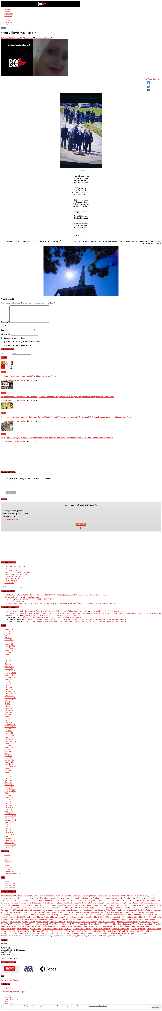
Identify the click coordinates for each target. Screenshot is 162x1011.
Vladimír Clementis (9, 933)
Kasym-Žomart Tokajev (47, 912)
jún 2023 (7, 704)
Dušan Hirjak (88, 900)
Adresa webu (5, 334)
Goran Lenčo (147, 903)
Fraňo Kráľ (97, 903)
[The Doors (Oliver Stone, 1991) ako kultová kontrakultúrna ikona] (7, 369)
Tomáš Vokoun (133, 931)
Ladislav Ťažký (51, 914)
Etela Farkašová (36, 903)
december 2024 (10, 671)
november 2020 (10, 741)
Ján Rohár (141, 910)
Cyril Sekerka (95, 898)
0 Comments (28, 38)
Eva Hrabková (51, 903)
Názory (7, 865)
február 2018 (9, 810)
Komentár (5, 322)
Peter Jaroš (99, 924)
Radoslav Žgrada (44, 926)
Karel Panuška (153, 910)
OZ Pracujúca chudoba (19, 924)
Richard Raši (109, 926)
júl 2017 (7, 824)
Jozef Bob (74, 907)
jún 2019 (7, 776)
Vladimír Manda (40, 933)
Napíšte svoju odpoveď (10, 519)
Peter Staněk (154, 924)
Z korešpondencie (132, 933)
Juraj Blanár (47, 910)
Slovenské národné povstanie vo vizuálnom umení (22, 597)
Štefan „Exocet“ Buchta (112, 936)
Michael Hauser (62, 919)
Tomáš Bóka (64, 931)
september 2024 (10, 677)
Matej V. (18, 919)
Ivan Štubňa (104, 905)
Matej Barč (143, 917)
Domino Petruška (47, 900)
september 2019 (10, 770)
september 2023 (10, 698)
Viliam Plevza (147, 931)
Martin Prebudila (130, 917)
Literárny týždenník (102, 914)
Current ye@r (6, 353)
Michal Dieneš (89, 919)
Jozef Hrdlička (86, 907)
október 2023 (9, 696)
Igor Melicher (13, 905)
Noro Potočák (145, 921)
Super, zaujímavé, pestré (13, 511)
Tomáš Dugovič (90, 931)
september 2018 (10, 795)
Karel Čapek (6, 912)
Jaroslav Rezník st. (24, 907)
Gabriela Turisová (133, 903)
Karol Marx (17, 912)
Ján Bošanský (100, 910)
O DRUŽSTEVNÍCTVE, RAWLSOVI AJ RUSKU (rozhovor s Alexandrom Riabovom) (53, 615)
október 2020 (9, 743)
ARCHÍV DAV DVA (10, 570)
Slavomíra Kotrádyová (52, 929)
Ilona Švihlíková (27, 905)
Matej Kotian (155, 917)
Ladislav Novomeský (21, 914)
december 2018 (10, 789)
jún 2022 (7, 718)
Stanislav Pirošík (154, 929)
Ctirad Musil (73, 898)
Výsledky (81, 528)
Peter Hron (88, 924)
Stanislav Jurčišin (138, 929)
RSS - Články (13, 980)
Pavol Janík (66, 924)
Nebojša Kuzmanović (106, 921)
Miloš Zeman (42, 921)
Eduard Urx (143, 900)
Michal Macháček (104, 919)
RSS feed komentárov (12, 885)
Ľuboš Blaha (58, 936)
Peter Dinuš (78, 924)
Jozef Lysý (110, 907)
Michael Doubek (47, 919)
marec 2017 (8, 832)
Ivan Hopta (72, 905)
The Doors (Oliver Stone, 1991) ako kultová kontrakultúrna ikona (28, 376)
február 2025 (9, 667)
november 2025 (10, 648)
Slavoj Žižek (36, 929)
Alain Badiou (37, 896)
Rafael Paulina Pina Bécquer (64, 926)
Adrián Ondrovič (23, 896)
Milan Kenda (144, 919)
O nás (6, 1001)
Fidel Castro (69, 903)
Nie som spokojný (10, 516)
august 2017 (8, 822)
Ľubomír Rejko (45, 936)
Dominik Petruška (30, 900)
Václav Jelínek (102, 933)
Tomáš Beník (51, 931)
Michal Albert (76, 919)
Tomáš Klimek (119, 931)
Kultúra (7, 20)
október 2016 (9, 843)
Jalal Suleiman (131, 905)
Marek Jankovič (15, 917)
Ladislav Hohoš (122, 912)
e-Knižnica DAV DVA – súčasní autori (17, 572)
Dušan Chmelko (63, 900)
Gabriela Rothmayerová (113, 903)
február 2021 (9, 735)
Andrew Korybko (119, 896)
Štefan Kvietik (95, 936)
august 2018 (8, 797)
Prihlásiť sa (8, 881)
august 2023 (8, 700)
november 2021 (10, 727)
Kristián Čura (103, 912)
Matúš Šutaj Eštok (31, 919)
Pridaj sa (7, 997)
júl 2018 (7, 799)
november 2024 (10, 673)
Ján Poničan (131, 910)
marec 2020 (8, 758)
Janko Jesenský (155, 905)
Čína (19, 936)
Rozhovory (8, 22)
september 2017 (10, 820)
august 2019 (8, 772)
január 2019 (8, 787)
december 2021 (10, 725)
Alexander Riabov (52, 896)
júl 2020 (7, 750)
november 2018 (10, 791)
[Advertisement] (57, 456)
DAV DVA (10, 900)
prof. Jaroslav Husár (26, 926)
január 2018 (8, 812)
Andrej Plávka (90, 896)
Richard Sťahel (122, 926)
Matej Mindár (8, 919)
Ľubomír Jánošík (30, 936)
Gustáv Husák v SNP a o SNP (14, 601)
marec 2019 (8, 783)
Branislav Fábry (41, 898)
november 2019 (10, 766)
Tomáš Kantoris (105, 931)
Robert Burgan (136, 926)
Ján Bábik (111, 910)
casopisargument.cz (58, 898)
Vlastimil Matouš (87, 933)
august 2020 (8, 747)
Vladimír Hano (25, 933)
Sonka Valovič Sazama (43, 38)
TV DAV (7, 24)
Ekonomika (8, 12)
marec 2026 (8, 640)
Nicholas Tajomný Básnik (127, 921)
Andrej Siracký (104, 896)
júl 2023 (7, 702)
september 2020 (10, 745)
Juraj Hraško (72, 910)
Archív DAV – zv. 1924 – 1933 (14, 566)
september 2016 (10, 845)
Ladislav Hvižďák (138, 912)
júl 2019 (7, 774)
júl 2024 (7, 681)
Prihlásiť (7, 988)
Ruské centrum (23, 929)
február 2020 (9, 760)
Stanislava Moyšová (101, 929)
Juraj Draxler (59, 910)
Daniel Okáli (151, 898)
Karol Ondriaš (30, 912)
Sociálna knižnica (10, 581)
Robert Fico (149, 926)
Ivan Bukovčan (59, 905)
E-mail (4, 330)
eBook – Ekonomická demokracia (16, 574)
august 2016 (8, 847)
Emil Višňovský (7, 903)
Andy (130, 896)
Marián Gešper (43, 917)
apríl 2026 (8, 638)
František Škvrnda (83, 903)
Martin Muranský (113, 917)
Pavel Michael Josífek (39, 924)
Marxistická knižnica (12, 579)
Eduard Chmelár (129, 900)
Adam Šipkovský (8, 896)
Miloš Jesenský (29, 921)
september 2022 (10, 714)
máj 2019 (7, 779)
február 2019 (9, 785)
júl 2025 (7, 656)
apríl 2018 (8, 805)
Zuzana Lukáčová (149, 933)
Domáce (7, 10)
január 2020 (8, 762)
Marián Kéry (70, 917)
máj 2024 (7, 685)
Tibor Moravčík (38, 931)
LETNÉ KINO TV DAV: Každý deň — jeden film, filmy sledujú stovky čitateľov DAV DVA (50, 617)
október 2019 (9, 768)
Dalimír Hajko (125, 898)
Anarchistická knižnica (12, 577)
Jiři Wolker (38, 907)
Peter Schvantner (140, 924)
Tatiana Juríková (9, 931)
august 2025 (8, 654)
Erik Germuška (21, 903)
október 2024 (9, 675)
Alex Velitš (66, 896)
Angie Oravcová (141, 896)
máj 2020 (7, 754)
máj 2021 (7, 729)
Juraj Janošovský (86, 910)
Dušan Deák (76, 900)
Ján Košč (120, 910)
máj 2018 (7, 803)
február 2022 (9, 723)
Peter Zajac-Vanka (8, 926)
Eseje (6, 18)
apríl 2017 (8, 830)
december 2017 (10, 814)
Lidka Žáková (86, 914)
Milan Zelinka (15, 921)
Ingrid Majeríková (44, 905)
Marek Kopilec (29, 917)
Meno (3, 326)
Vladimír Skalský (71, 933)
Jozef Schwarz (135, 907)
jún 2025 (7, 658)
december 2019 (10, 764)
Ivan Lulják (93, 905)
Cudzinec (84, 898)
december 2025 (10, 646)
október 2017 (9, 818)
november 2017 (10, 816)
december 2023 (10, 692)
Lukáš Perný (146, 914)
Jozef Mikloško (122, 907)
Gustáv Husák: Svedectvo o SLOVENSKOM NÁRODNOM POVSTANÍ (28, 599)
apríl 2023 (8, 708)
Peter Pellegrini (124, 924)
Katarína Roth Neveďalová (70, 912)
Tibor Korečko (24, 931)
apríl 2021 (8, 731)
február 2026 (9, 642)
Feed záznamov (9, 883)
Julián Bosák (35, 910)
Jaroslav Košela (8, 907)
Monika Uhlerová (88, 921)
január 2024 (8, 689)
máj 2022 (7, 721)
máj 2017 (7, 828)
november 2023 (10, 694)
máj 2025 (7, 661)
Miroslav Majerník (57, 921)
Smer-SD (67, 929)
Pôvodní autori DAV (11, 568)
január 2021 (8, 737)
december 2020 (10, 739)
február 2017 (9, 834)
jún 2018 (7, 801)
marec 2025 (8, 665)
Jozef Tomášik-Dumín (19, 910)
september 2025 (10, 652)
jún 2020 (7, 752)
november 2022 (10, 712)
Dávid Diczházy (114, 900)
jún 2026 (7, 634)
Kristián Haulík (89, 912)
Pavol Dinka (55, 924)
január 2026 (8, 644)
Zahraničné (8, 14)
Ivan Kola (82, 905)
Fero (60, 903)
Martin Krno (99, 917)
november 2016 (10, 841)
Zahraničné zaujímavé (12, 873)
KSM (112, 912)
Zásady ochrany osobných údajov (12, 992)
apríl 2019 (8, 781)
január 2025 (8, 669)
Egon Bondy (155, 900)
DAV (2, 900)
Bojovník (15, 898)
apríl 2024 (8, 687)
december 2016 (10, 839)
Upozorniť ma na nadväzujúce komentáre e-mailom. (21, 342)
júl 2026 (7, 632)
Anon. (151, 896)
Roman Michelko (8, 929)
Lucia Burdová (119, 914)
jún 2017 (7, 826)
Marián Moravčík (85, 917)
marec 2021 (8, 733)
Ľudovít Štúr (70, 936)
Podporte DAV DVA (11, 999)
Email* (7, 482)
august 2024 (8, 679)
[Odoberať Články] (5, 980)
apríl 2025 (8, 663)
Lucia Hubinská (133, 914)
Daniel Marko (138, 898)
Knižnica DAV (9, 583)
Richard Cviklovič (95, 926)
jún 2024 (7, 683)
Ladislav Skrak (37, 914)
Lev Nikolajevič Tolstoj (69, 914)
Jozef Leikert (99, 907)
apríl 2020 (8, 756)
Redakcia (82, 926)
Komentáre (8, 16)
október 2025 (9, 650)
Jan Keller (143, 905)
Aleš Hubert (77, 896)
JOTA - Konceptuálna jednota (57, 907)
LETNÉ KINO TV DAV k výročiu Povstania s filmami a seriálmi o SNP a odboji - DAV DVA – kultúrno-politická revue (45, 611)
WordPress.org (9, 888)
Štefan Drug (82, 936)
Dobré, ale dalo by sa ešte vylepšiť (16, 514)
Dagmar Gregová (110, 898)
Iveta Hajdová (117, 905)
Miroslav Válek (73, 921)
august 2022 (8, 716)
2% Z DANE (8, 1004)
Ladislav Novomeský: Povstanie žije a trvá (110, 611)
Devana (18, 900)
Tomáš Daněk (76, 931)
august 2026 (8, 629)
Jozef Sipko (147, 907)
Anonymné (5, 898)
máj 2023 (7, 706)
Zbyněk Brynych (116, 933)
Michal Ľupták (119, 919)
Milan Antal (132, 919)
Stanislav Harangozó (120, 929)
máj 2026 (7, 636)
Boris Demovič (27, 898)
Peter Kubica (111, 924)
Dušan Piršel (101, 900)
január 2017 (8, 837)
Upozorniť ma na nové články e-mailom (17, 345)
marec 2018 (8, 808)
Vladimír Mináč (55, 933)
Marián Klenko (57, 917)
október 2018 (9, 793)
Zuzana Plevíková (8, 936)
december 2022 (10, 710)
